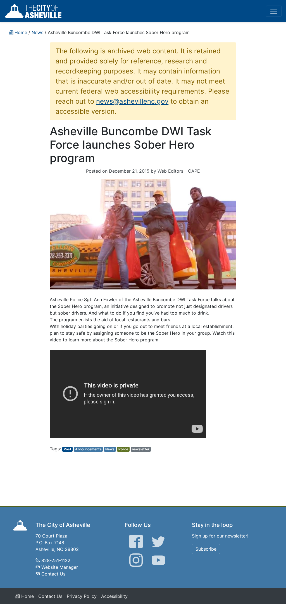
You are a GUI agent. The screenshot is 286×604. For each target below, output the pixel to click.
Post (67, 449)
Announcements (88, 449)
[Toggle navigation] (274, 11)
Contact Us (53, 574)
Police (123, 449)
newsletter (140, 449)
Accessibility (114, 596)
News (110, 449)
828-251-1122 (55, 560)
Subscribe (206, 549)
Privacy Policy (82, 596)
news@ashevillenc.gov (132, 101)
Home (27, 596)
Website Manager (59, 567)
